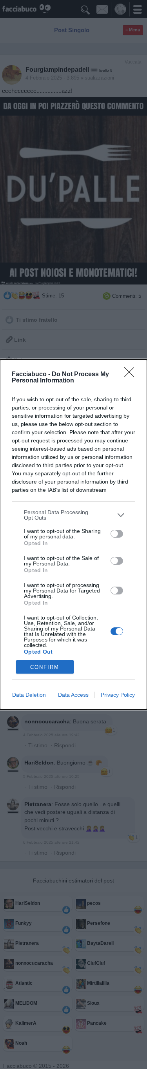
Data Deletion (29, 695)
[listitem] (73, 514)
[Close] (131, 374)
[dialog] (73, 534)
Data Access (73, 695)
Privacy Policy (118, 695)
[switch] (117, 534)
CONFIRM (44, 667)
